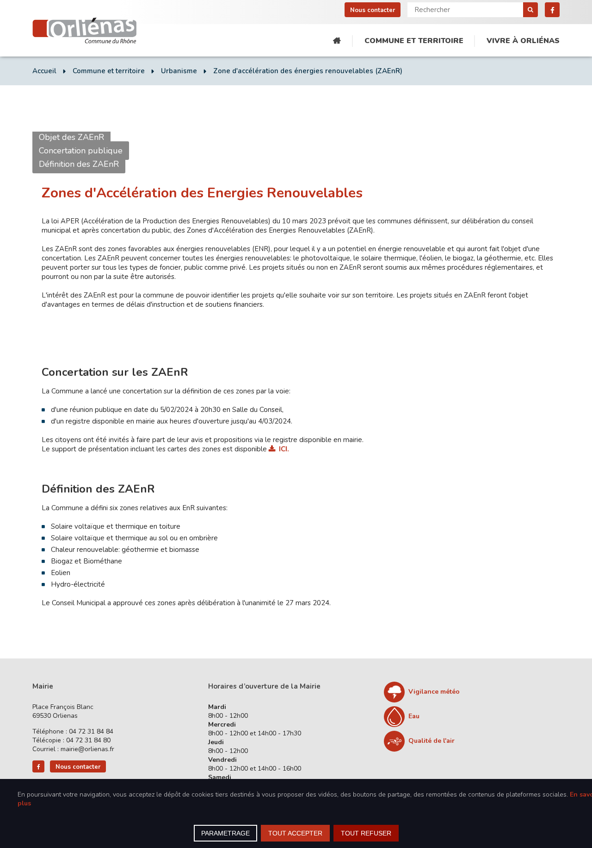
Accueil (336, 41)
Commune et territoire (413, 41)
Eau (413, 716)
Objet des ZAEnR (71, 137)
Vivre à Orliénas (523, 41)
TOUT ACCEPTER (295, 833)
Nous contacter (372, 10)
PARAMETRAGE (225, 833)
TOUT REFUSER (366, 833)
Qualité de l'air (431, 740)
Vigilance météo (434, 691)
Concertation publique (81, 150)
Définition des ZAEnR (79, 164)
